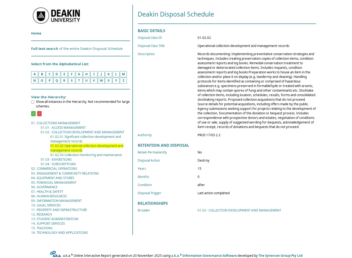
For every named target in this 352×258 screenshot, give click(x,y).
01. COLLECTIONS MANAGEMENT (55, 123)
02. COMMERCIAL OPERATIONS (54, 168)
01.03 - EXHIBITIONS (56, 159)
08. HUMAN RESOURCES (49, 196)
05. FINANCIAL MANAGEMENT (53, 182)
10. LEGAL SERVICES (46, 205)
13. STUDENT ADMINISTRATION (54, 219)
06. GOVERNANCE (44, 187)
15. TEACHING (41, 228)
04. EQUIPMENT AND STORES (52, 178)
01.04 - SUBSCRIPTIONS (58, 164)
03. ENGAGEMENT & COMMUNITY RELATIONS (65, 173)
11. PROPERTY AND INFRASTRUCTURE (59, 210)
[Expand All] (33, 113)
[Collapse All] (39, 113)
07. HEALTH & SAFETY (47, 191)
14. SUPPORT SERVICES (48, 223)
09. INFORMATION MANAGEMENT (56, 201)
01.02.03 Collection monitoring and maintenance (86, 155)
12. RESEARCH (41, 214)
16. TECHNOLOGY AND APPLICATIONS (59, 232)
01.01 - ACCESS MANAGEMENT (63, 127)
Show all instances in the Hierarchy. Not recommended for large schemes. (83, 104)
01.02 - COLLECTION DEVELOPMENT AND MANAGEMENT (82, 132)
